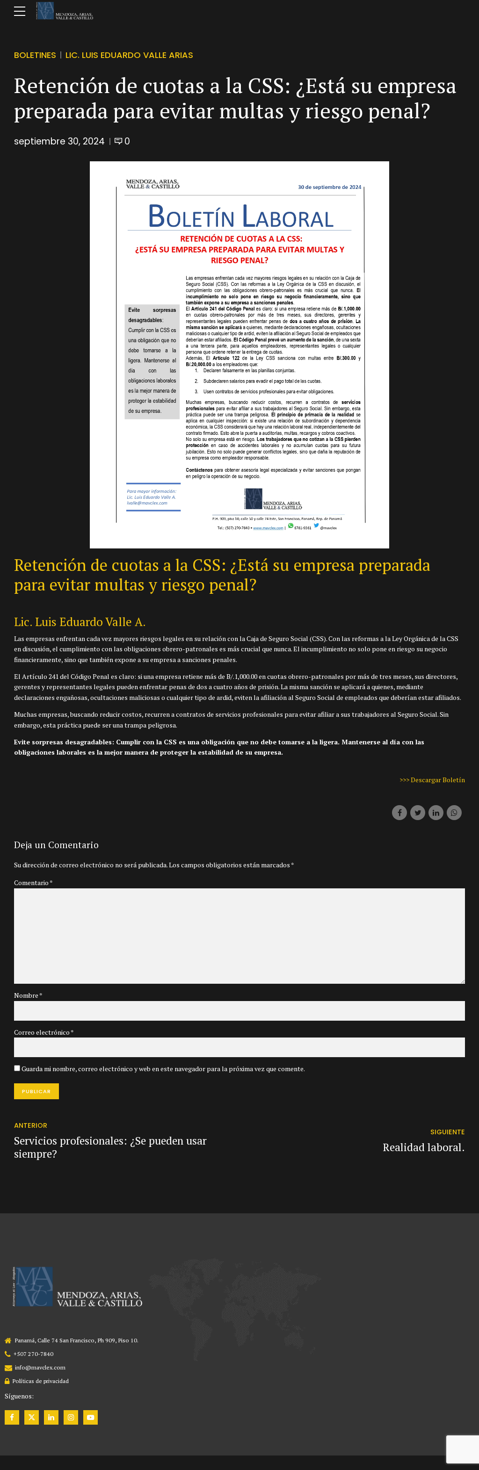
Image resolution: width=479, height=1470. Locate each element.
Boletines (35, 55)
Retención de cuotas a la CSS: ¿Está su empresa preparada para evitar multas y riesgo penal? (222, 574)
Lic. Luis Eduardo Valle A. (80, 621)
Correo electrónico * (44, 1032)
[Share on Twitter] (417, 812)
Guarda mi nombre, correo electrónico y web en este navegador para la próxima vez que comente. (163, 1068)
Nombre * (28, 995)
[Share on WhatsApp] (454, 812)
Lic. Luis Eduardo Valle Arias (129, 55)
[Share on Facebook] (399, 812)
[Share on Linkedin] (435, 812)
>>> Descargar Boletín (432, 779)
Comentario (33, 882)
